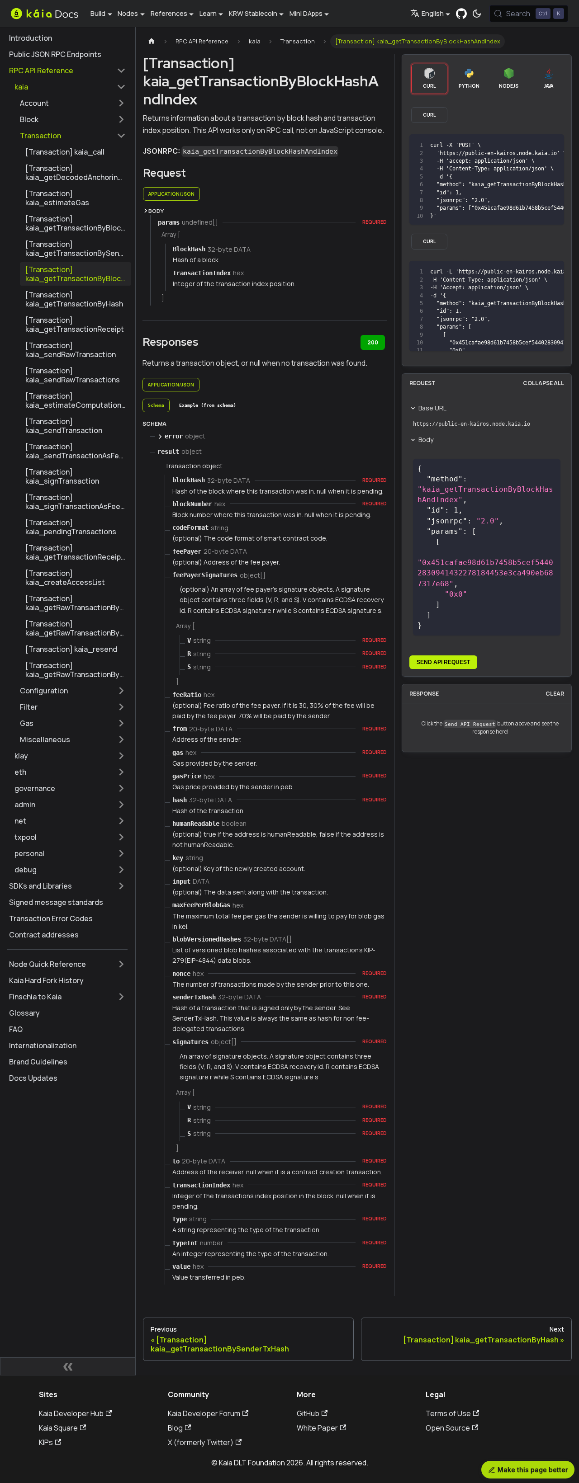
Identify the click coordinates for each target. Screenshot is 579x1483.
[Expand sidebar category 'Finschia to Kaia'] (121, 996)
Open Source (448, 1428)
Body (425, 439)
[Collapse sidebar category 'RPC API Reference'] (121, 70)
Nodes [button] (128, 13)
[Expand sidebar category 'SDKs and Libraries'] (121, 886)
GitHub (308, 1413)
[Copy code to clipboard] (536, 145)
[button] (70, 87)
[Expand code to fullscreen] (553, 145)
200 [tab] (372, 342)
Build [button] (97, 13)
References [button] (169, 13)
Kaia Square (58, 1428)
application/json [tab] (171, 194)
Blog (175, 1428)
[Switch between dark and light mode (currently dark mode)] (477, 13)
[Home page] (151, 41)
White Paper (317, 1428)
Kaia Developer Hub (71, 1413)
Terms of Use (448, 1413)
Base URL (432, 408)
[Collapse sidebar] (68, 1366)
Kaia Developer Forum (204, 1413)
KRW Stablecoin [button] (253, 13)
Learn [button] (208, 13)
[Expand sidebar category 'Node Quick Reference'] (121, 964)
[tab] (156, 405)
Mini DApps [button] (306, 13)
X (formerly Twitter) (200, 1442)
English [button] (433, 13)
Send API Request (443, 662)
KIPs (46, 1442)
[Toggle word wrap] (520, 145)
